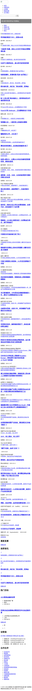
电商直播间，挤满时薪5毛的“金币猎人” (14, 74)
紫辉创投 (6, 679)
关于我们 (6, 12)
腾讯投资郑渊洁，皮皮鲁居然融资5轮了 (14, 146)
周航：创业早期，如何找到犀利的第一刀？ (15, 503)
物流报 (6, 653)
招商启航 (6, 675)
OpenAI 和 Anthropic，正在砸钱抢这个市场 (16, 110)
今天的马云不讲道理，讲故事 (11, 529)
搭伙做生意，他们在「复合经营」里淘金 (15, 86)
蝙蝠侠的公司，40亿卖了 (9, 134)
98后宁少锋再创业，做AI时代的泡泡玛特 (15, 63)
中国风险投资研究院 (10, 674)
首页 (5, 5)
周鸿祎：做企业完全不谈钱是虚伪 (12, 460)
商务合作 (15, 635)
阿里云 (6, 662)
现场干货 (6, 27)
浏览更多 (3, 140)
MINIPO (6, 669)
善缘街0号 (7, 658)
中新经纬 (6, 665)
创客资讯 (6, 7)
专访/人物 (7, 29)
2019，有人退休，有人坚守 (10, 436)
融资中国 (6, 672)
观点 (5, 30)
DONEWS (7, 651)
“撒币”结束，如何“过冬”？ (10, 448)
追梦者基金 (7, 655)
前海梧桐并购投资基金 (10, 667)
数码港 (6, 677)
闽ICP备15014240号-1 (18, 688)
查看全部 (3, 544)
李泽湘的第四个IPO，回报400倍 (12, 37)
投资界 (6, 670)
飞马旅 (6, 663)
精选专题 (6, 11)
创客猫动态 (9, 635)
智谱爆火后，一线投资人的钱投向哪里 (14, 122)
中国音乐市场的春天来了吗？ (11, 234)
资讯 (5, 25)
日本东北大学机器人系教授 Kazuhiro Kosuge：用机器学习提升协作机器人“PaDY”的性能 (13, 358)
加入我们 (21, 635)
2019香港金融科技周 (8, 597)
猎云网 (6, 660)
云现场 (6, 9)
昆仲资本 (6, 656)
